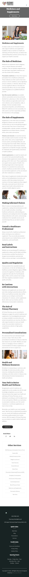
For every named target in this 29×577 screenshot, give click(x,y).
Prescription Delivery (15, 491)
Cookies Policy (14, 551)
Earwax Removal (15, 466)
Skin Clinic (15, 494)
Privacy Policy (14, 548)
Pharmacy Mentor (17, 572)
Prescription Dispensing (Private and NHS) (15, 472)
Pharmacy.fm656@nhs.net (15, 519)
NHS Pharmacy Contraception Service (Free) (15, 450)
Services (15, 538)
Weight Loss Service (15, 459)
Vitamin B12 (15, 453)
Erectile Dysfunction (15, 481)
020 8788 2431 (15, 516)
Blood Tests (15, 469)
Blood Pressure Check (15, 485)
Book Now (14, 16)
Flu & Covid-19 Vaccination (15, 478)
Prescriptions (14, 535)
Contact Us (7, 427)
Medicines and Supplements (15, 488)
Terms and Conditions (14, 546)
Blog (14, 533)
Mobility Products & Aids (15, 456)
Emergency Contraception (15, 475)
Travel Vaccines (15, 462)
